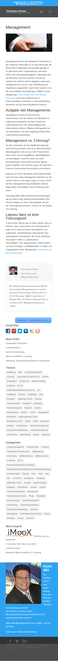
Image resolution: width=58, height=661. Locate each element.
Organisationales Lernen (28, 417)
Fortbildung (11, 394)
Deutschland (12, 381)
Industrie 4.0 (29, 478)
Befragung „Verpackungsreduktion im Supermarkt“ (28, 361)
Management (43, 412)
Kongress (28, 408)
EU (39, 390)
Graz (41, 394)
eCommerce (24, 381)
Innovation (11, 399)
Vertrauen (34, 509)
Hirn (8, 478)
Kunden (38, 408)
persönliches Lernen (15, 421)
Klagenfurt (27, 403)
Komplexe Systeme (14, 408)
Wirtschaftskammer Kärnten (31, 514)
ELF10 (20, 386)
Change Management (33, 372)
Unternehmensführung (39, 430)
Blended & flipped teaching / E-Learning (23, 552)
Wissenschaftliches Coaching (19, 356)
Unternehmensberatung (39, 426)
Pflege (27, 421)
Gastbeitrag (32, 394)
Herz (47, 474)
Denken (45, 377)
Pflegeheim (41, 496)
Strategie (10, 426)
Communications (13, 348)
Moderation (11, 417)
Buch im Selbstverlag (15, 352)
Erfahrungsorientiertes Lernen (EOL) (21, 390)
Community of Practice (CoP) (28, 377)
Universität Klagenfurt (30, 500)
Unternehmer (12, 435)
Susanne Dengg (13, 500)
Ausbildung (11, 372)
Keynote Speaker (13, 403)
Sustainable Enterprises (16, 343)
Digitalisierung (37, 452)
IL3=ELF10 (17, 478)
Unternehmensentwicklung (17, 430)
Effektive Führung (38, 381)
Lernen (32, 412)
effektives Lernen (42, 456)
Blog (20, 372)
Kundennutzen (12, 412)
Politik (35, 421)
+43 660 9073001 (36, 2)
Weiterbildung (25, 435)
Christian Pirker (32, 447)
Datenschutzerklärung (27, 632)
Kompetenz (38, 403)
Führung (21, 394)
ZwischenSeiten (13, 548)
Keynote (38, 399)
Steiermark (45, 421)
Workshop (10, 518)
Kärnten (24, 412)
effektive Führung (26, 456)
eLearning (11, 386)
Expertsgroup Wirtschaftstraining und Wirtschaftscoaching (29, 469)
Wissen (36, 435)
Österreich (46, 435)
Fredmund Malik (13, 474)
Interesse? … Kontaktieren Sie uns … (33, 320)
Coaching (10, 377)
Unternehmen (22, 426)
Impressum (11, 632)
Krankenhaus (23, 487)
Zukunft (20, 518)
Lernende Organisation (16, 491)
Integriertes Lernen (25, 399)
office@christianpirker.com (23, 623)
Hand (40, 474)
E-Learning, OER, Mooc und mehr (21, 544)
